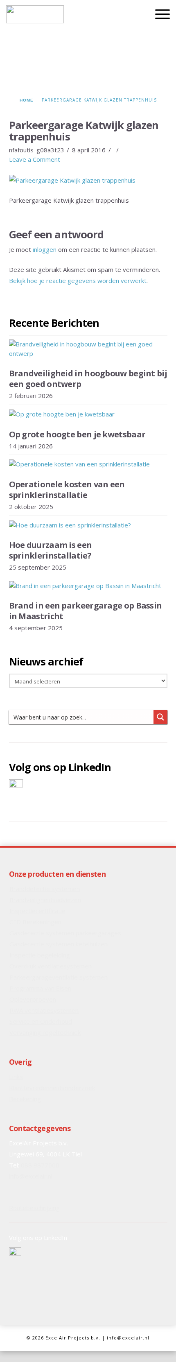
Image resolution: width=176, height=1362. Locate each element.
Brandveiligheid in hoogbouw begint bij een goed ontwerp (88, 378)
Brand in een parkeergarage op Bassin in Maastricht (85, 611)
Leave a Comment (34, 159)
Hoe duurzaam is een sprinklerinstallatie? (50, 550)
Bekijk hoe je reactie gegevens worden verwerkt (78, 280)
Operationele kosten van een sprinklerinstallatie (67, 489)
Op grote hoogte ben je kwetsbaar (77, 434)
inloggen (44, 249)
